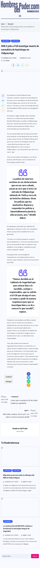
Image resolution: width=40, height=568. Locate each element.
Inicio (2, 24)
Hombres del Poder (11, 482)
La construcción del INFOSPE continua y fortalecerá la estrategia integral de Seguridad (17, 528)
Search (35, 556)
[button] (20, 15)
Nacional (10, 24)
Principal (8, 381)
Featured (9, 377)
